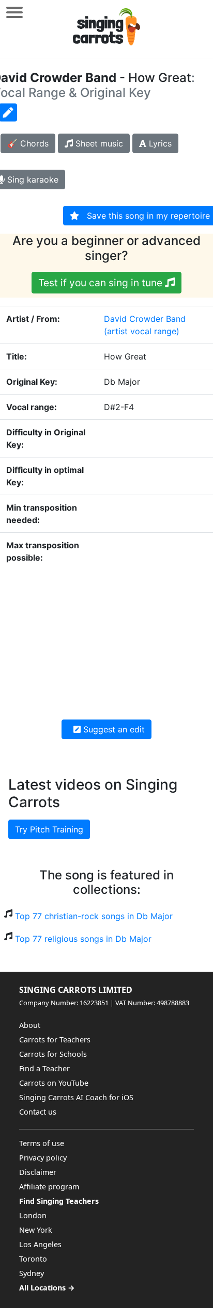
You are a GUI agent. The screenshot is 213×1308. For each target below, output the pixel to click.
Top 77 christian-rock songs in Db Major (94, 916)
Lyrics (159, 143)
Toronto (33, 1259)
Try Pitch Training (49, 829)
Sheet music (98, 143)
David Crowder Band (145, 319)
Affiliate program (49, 1186)
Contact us (37, 1112)
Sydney (31, 1273)
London (33, 1215)
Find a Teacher (44, 1068)
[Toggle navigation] (14, 12)
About (29, 1025)
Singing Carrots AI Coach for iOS (76, 1097)
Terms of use (41, 1143)
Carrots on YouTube (53, 1083)
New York (35, 1230)
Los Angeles (40, 1244)
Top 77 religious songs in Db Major (83, 939)
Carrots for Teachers (54, 1039)
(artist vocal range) (141, 331)
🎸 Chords (28, 143)
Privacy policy (43, 1158)
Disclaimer (37, 1172)
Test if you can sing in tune (101, 282)
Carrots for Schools (53, 1054)
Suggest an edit (113, 729)
